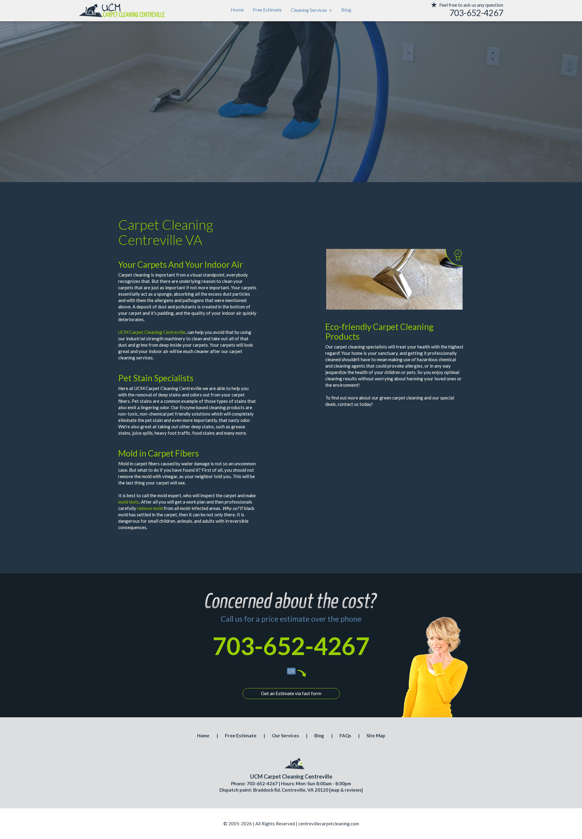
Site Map (375, 735)
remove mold (150, 508)
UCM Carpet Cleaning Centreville (152, 332)
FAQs (345, 735)
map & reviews (346, 790)
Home (237, 9)
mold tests (128, 501)
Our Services (285, 735)
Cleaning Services (311, 10)
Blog (346, 9)
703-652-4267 (291, 645)
